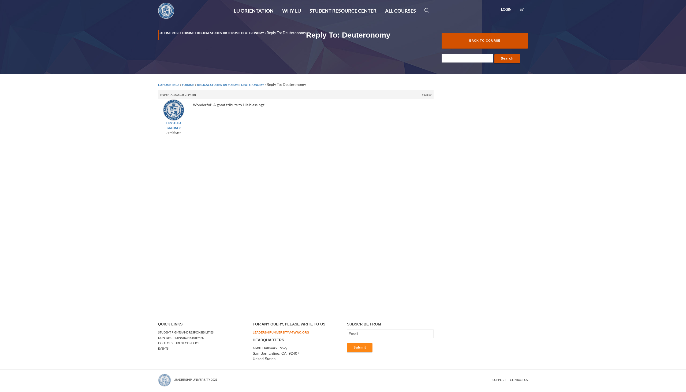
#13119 (426, 94)
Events (163, 348)
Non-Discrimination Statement (182, 337)
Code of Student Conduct (179, 343)
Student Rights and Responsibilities (186, 332)
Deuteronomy (252, 84)
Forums (188, 84)
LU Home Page (168, 84)
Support (499, 380)
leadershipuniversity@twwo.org (281, 332)
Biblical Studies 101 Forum (217, 84)
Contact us (519, 380)
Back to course (484, 40)
